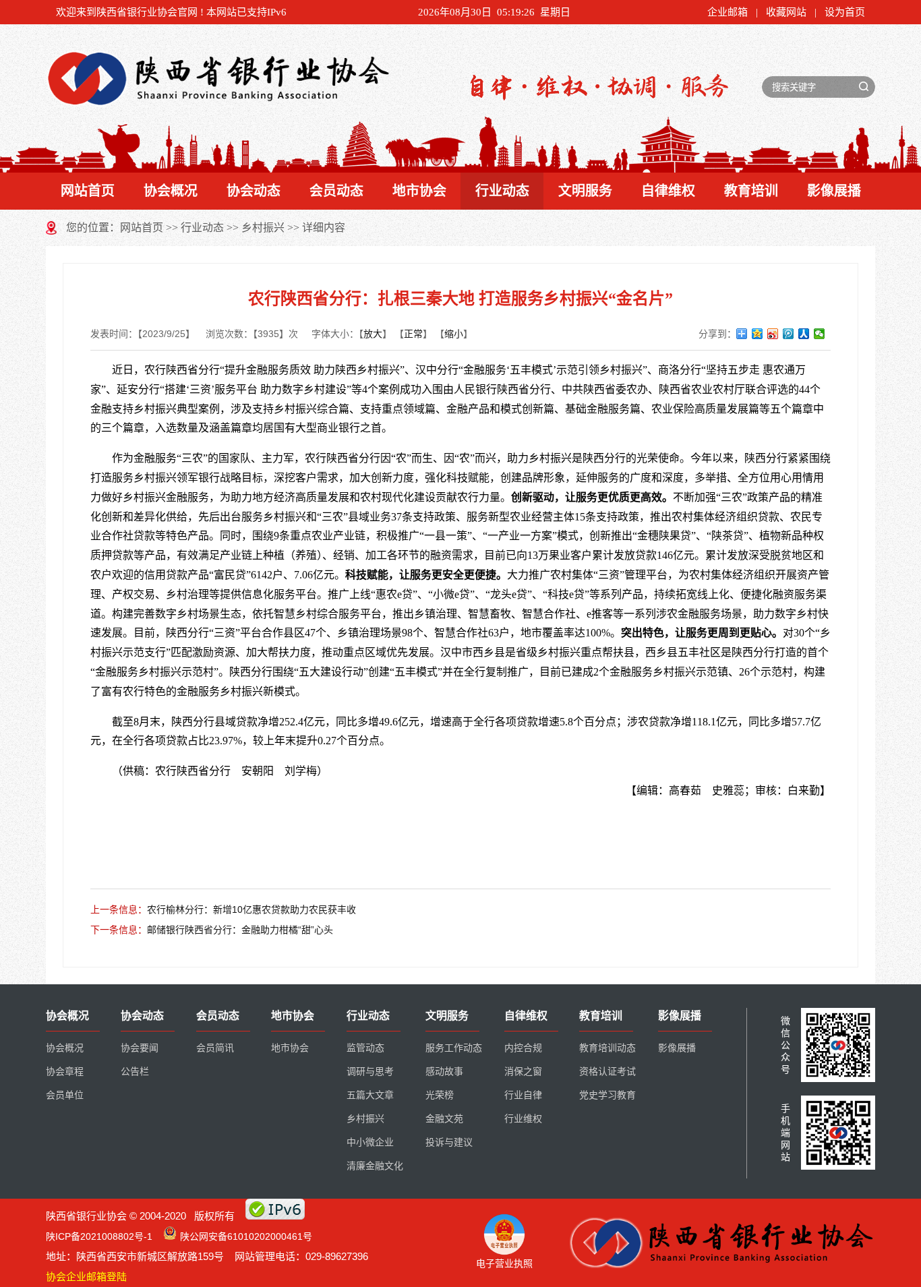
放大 (372, 333)
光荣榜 (439, 1095)
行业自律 (523, 1095)
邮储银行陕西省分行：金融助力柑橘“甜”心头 (240, 929)
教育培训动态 (607, 1048)
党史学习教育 (607, 1095)
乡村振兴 (263, 227)
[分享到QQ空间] (757, 333)
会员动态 (336, 190)
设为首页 (845, 12)
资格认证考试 (607, 1072)
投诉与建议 (449, 1142)
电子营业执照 (504, 1263)
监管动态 (365, 1048)
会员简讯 (215, 1048)
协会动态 (253, 190)
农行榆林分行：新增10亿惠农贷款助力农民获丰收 (251, 909)
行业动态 (502, 190)
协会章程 (65, 1072)
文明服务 (585, 190)
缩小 (453, 333)
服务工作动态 (453, 1048)
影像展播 (834, 190)
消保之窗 (523, 1072)
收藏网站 (786, 12)
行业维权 (523, 1119)
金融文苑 (444, 1119)
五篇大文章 (370, 1095)
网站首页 (88, 190)
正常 (413, 333)
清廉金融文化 (375, 1166)
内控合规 (523, 1048)
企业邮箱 (727, 12)
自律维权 (668, 190)
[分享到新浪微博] (773, 333)
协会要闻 (139, 1048)
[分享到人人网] (804, 333)
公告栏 (135, 1072)
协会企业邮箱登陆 (86, 1276)
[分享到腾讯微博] (788, 333)
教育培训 (751, 190)
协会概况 (171, 190)
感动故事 (444, 1072)
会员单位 (65, 1095)
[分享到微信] (819, 333)
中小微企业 (370, 1142)
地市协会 (419, 190)
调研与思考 (370, 1072)
